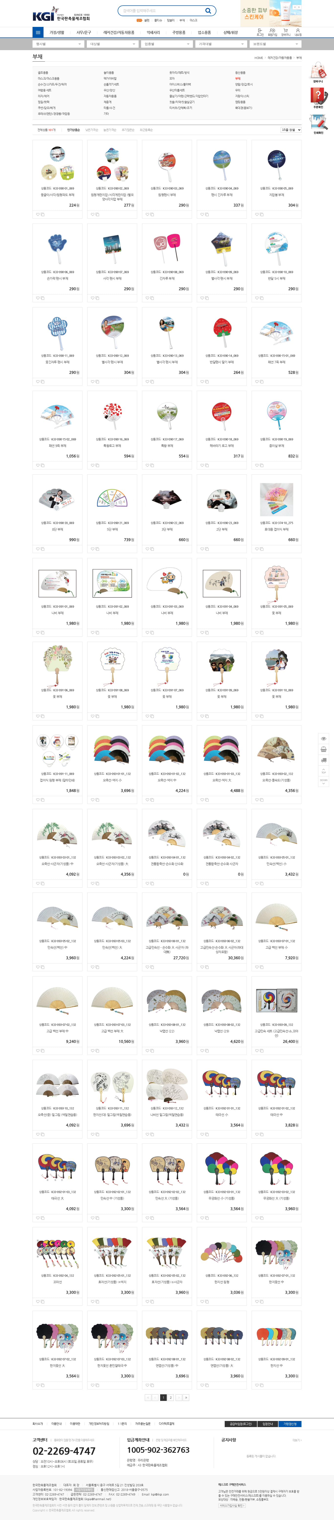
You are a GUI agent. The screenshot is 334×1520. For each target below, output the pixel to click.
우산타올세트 (177, 90)
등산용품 (240, 72)
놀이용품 (109, 72)
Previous (294, 7)
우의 (237, 90)
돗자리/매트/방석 (179, 72)
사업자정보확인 (84, 1489)
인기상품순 (73, 130)
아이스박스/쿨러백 (180, 84)
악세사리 (153, 32)
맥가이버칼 (110, 78)
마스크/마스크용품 (48, 78)
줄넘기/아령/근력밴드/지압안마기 (188, 96)
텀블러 (171, 20)
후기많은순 (128, 130)
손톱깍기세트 (111, 84)
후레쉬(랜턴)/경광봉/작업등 (54, 113)
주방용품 (179, 32)
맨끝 (186, 1397)
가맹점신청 (290, 1424)
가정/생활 (57, 32)
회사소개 (38, 1423)
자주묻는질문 (142, 1423)
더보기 (296, 1440)
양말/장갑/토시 (244, 84)
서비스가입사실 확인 (231, 1505)
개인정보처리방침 (99, 1423)
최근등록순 (146, 130)
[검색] (208, 11)
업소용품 (204, 32)
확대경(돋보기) (243, 108)
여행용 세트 (44, 90)
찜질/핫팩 (43, 102)
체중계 (107, 102)
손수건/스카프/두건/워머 (52, 84)
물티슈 (158, 20)
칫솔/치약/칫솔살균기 (181, 102)
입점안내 (268, 1424)
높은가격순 (109, 130)
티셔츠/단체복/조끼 (180, 108)
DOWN (323, 780)
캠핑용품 (240, 102)
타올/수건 (109, 108)
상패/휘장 (230, 32)
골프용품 (43, 72)
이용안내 (56, 1423)
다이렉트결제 (166, 1423)
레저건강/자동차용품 (118, 32)
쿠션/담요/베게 (46, 108)
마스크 (193, 20)
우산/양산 (109, 90)
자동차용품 (110, 96)
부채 (182, 20)
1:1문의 (122, 1423)
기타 (106, 113)
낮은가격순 (91, 130)
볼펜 (146, 20)
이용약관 (75, 1423)
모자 (172, 78)
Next (299, 7)
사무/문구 (84, 32)
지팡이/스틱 (242, 96)
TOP (324, 772)
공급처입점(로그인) (241, 1424)
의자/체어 (43, 96)
